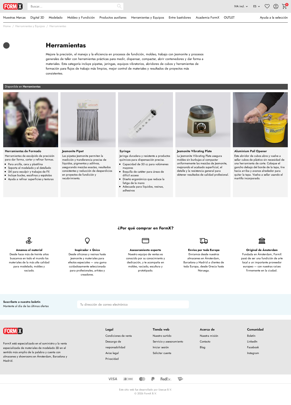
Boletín (251, 336)
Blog (202, 347)
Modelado (55, 17)
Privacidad (112, 359)
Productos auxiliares (112, 17)
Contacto (205, 341)
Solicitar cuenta (162, 353)
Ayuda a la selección (274, 17)
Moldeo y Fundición (81, 17)
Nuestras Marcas (14, 17)
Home (7, 26)
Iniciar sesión (161, 347)
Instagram (253, 353)
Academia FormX (207, 17)
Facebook (253, 347)
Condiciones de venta (118, 336)
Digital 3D (37, 17)
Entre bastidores (180, 17)
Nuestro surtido (162, 336)
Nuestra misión (209, 336)
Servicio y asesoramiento (168, 341)
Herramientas (57, 26)
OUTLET (229, 17)
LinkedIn (252, 341)
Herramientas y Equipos (147, 17)
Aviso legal (112, 353)
